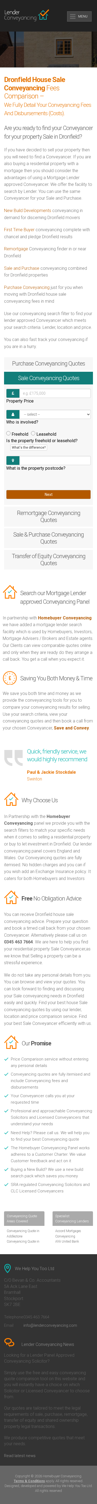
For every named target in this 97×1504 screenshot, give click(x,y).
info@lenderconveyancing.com (50, 1325)
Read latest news (20, 1455)
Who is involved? (22, 422)
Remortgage (16, 248)
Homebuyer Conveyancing (65, 617)
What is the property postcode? (35, 468)
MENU (83, 16)
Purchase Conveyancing (27, 287)
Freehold (20, 434)
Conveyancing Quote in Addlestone (23, 1233)
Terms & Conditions (29, 1481)
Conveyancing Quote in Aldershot (23, 1244)
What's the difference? (29, 447)
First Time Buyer (19, 229)
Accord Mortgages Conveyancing (68, 1233)
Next (49, 494)
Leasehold (46, 434)
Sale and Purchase (21, 268)
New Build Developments (27, 210)
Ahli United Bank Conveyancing (67, 1244)
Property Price (20, 401)
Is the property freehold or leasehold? (42, 443)
